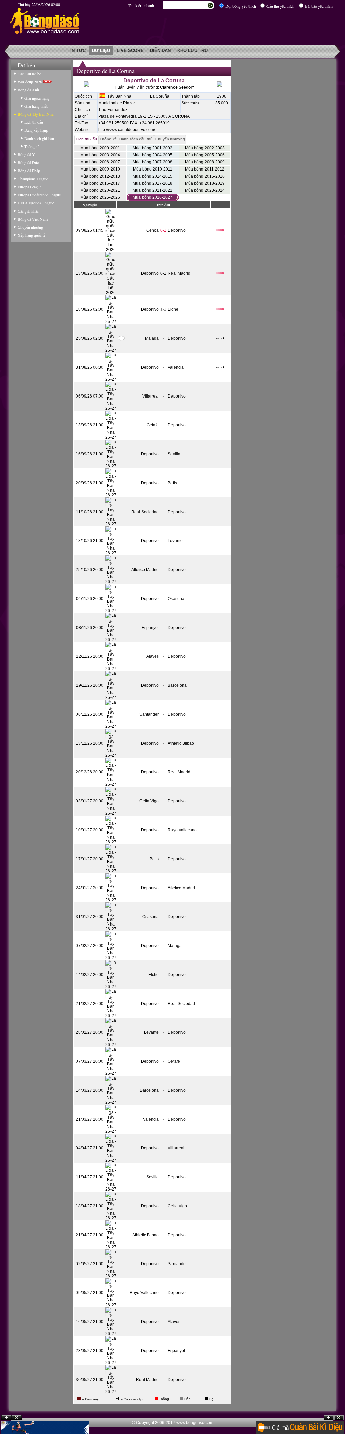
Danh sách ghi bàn (39, 138)
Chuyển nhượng (30, 227)
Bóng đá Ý (26, 154)
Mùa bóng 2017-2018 (152, 183)
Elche (173, 309)
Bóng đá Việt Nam (33, 219)
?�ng (339, 1417)
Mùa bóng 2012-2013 (100, 176)
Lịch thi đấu (33, 122)
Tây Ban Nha (118, 96)
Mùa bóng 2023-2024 (205, 190)
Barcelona (177, 685)
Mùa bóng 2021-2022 (152, 190)
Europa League (29, 186)
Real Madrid (179, 273)
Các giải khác (28, 211)
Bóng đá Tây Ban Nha (35, 114)
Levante (175, 540)
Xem (329, 1417)
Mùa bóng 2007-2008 (152, 162)
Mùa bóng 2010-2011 (152, 169)
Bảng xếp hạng (36, 130)
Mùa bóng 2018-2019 (205, 183)
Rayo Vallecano (182, 830)
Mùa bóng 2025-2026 (100, 197)
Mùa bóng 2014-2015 (152, 176)
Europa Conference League (39, 194)
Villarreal (150, 396)
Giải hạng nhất (36, 106)
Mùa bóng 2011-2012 (204, 169)
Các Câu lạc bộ (29, 73)
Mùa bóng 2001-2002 (152, 148)
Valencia (176, 367)
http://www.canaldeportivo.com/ (126, 129)
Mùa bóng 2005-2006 (205, 155)
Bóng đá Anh (28, 89)
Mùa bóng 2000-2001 (100, 148)
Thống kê (31, 146)
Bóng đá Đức (28, 162)
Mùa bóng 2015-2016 (205, 176)
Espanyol (150, 627)
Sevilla (174, 454)
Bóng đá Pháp (29, 170)
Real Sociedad (145, 512)
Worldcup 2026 (30, 81)
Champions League (33, 178)
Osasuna (176, 598)
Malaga (152, 338)
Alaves (152, 656)
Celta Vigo (149, 801)
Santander (149, 714)
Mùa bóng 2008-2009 (205, 162)
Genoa (152, 230)
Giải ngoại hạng (37, 98)
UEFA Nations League (36, 202)
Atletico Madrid (145, 569)
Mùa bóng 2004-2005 (152, 155)
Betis (172, 483)
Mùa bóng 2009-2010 (100, 169)
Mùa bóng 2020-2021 (100, 190)
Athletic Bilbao (181, 743)
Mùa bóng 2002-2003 (205, 148)
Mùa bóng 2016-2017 (100, 183)
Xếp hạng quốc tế (31, 235)
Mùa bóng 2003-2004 (100, 155)
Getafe (153, 425)
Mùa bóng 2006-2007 (100, 162)
